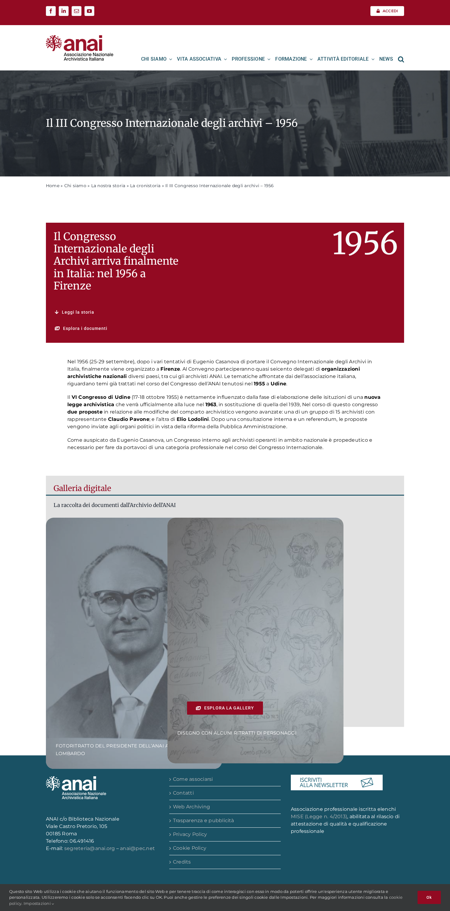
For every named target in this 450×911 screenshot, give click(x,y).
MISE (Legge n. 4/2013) (319, 816)
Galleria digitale (82, 488)
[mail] (76, 11)
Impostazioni (38, 903)
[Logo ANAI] (79, 37)
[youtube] (89, 11)
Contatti (183, 793)
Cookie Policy (189, 848)
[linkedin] (64, 11)
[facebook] (51, 11)
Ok (429, 897)
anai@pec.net (137, 848)
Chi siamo (75, 185)
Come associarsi (193, 779)
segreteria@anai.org (90, 848)
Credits (182, 862)
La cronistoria (145, 185)
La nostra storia (108, 185)
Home (52, 185)
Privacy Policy (190, 834)
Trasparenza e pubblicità (203, 820)
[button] (401, 59)
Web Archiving (191, 807)
